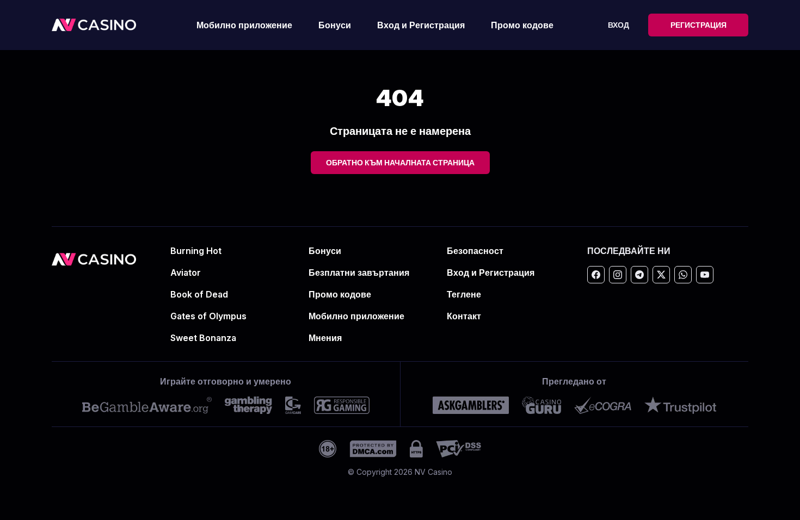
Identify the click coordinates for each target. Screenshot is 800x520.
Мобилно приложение (244, 25)
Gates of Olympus (208, 316)
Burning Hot (195, 250)
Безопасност (475, 250)
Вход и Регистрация (421, 25)
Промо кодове (522, 25)
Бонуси (334, 25)
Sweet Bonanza (203, 337)
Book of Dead (199, 294)
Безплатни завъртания (359, 272)
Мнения (325, 337)
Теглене (464, 294)
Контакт (464, 316)
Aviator (185, 272)
